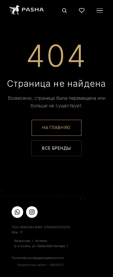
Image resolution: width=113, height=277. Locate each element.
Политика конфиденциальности (38, 258)
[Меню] (99, 10)
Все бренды (56, 148)
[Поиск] (64, 10)
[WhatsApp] (17, 212)
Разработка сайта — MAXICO (40, 265)
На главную (56, 127)
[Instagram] (32, 212)
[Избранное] (82, 10)
